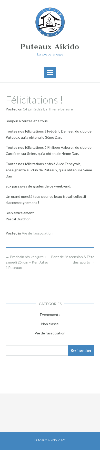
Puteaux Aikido (50, 46)
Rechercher (81, 350)
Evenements (50, 314)
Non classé (50, 324)
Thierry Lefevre (60, 109)
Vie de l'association (37, 233)
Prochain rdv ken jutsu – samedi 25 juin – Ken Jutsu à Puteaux (27, 262)
